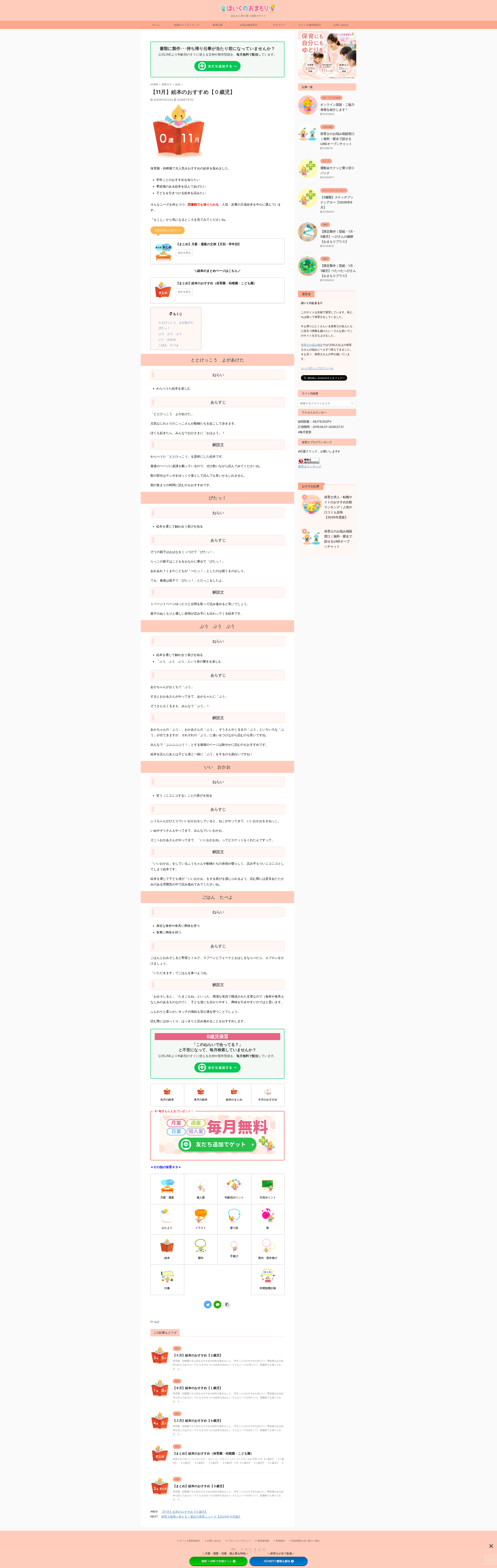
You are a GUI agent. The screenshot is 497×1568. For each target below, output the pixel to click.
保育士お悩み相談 (312, 344)
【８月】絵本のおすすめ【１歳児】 (197, 1388)
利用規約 (280, 1540)
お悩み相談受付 (248, 24)
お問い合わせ (340, 24)
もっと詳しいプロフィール (317, 368)
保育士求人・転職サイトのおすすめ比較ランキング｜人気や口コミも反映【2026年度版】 (338, 507)
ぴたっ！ (164, 328)
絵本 (156, 1321)
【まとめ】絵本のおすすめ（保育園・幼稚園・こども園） (213, 1453)
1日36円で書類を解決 (277, 1561)
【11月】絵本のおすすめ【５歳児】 (184, 1512)
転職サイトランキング (186, 24)
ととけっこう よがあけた (175, 322)
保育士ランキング (309, 466)
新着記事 (218, 24)
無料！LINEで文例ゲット (217, 1561)
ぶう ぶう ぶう (170, 334)
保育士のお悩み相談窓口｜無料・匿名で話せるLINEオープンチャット (337, 139)
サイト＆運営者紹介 (310, 24)
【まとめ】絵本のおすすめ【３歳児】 (199, 1486)
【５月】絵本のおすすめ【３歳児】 (197, 1355)
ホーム (156, 24)
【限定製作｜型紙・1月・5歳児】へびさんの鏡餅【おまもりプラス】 (338, 236)
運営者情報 (263, 1540)
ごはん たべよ (168, 345)
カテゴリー (279, 24)
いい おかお (167, 339)
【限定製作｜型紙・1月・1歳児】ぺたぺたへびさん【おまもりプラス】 (338, 271)
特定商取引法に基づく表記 (306, 1540)
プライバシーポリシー (239, 1540)
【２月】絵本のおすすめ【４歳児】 (197, 1420)
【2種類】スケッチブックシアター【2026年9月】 (336, 202)
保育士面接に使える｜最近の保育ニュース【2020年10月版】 (201, 1516)
